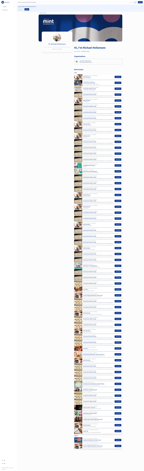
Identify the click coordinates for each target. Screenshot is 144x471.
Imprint (3, 467)
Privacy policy (7, 467)
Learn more (118, 76)
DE (2, 460)
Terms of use (11, 467)
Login (135, 2)
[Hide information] (142, 6)
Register (140, 2)
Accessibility (3, 469)
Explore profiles (43, 12)
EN (4, 460)
